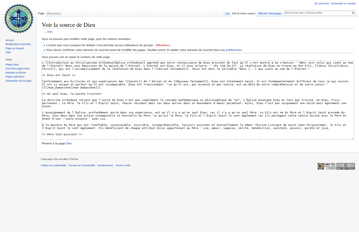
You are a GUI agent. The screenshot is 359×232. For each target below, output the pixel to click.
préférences (234, 50)
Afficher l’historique (269, 13)
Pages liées (12, 64)
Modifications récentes (18, 44)
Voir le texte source (243, 13)
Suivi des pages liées (18, 68)
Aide (8, 52)
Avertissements (105, 165)
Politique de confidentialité (53, 165)
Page (41, 13)
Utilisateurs (162, 45)
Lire (227, 13)
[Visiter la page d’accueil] (18, 16)
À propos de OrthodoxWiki (82, 165)
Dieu (50, 31)
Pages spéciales (15, 76)
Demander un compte (343, 3)
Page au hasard (15, 48)
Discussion (53, 13)
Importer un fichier (16, 72)
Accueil (10, 40)
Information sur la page (19, 80)
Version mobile (123, 165)
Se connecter (321, 3)
